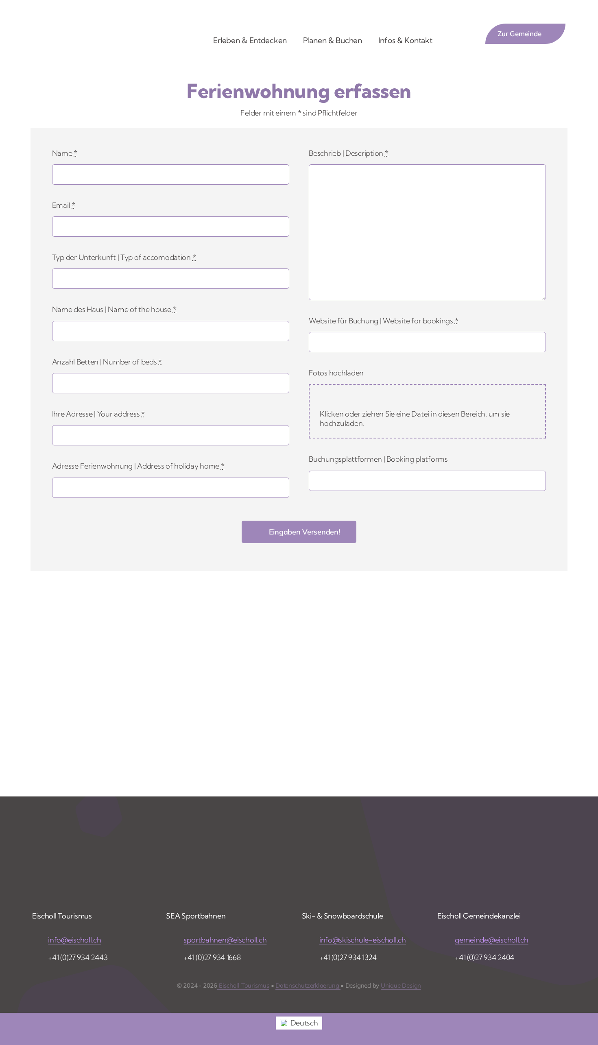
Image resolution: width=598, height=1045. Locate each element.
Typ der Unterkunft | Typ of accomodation (124, 257)
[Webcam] (426, 14)
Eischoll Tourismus (243, 985)
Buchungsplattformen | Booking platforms (378, 459)
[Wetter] (382, 14)
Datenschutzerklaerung (307, 985)
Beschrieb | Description (348, 153)
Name (64, 153)
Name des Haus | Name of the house (114, 309)
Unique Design (401, 985)
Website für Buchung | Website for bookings (383, 320)
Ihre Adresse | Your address (98, 414)
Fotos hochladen (336, 372)
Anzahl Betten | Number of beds (107, 362)
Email (63, 205)
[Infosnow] (285, 14)
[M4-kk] (244, 12)
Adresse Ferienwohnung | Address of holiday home (138, 466)
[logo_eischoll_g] (94, 21)
